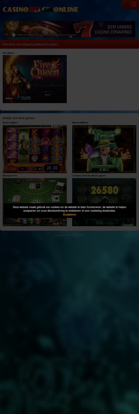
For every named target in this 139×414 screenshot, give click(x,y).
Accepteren (69, 214)
